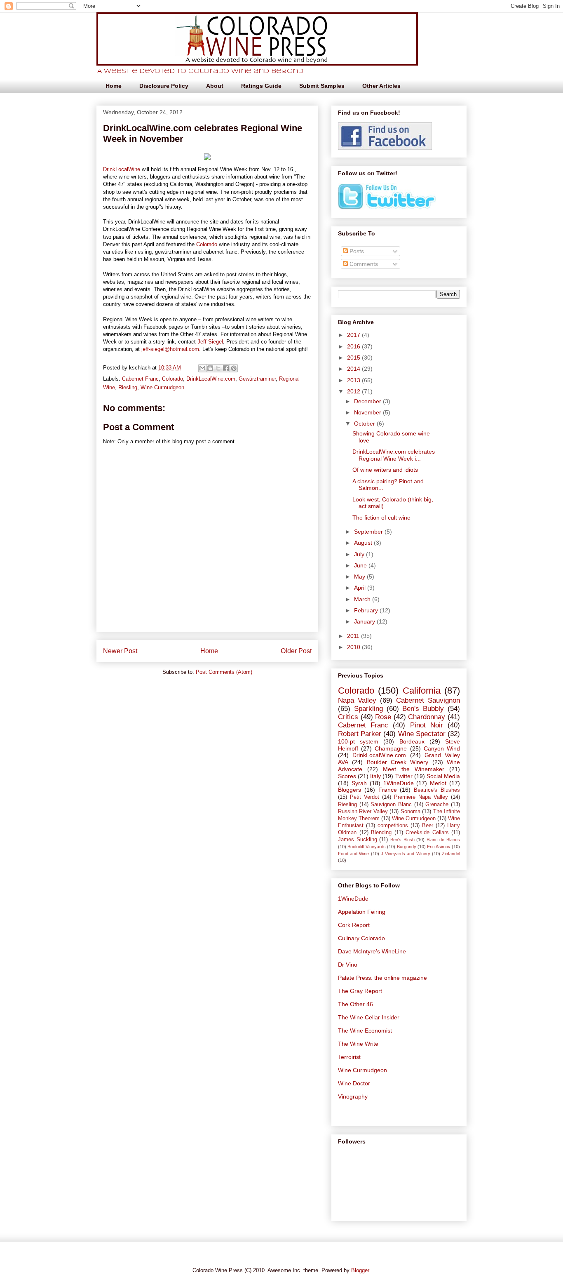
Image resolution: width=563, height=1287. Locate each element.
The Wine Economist (365, 1030)
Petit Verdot (364, 797)
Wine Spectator (422, 734)
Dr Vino (347, 964)
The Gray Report (360, 991)
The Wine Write (358, 1043)
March (363, 599)
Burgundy (406, 846)
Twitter (404, 776)
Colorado (206, 244)
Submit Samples (322, 85)
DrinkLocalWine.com (210, 379)
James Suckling (357, 839)
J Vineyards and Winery (405, 853)
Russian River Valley (363, 811)
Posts (356, 251)
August (364, 542)
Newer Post (120, 650)
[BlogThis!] (210, 368)
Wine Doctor (354, 1083)
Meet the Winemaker (413, 769)
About (214, 85)
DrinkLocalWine (121, 169)
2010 (354, 647)
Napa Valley (357, 700)
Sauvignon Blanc (391, 804)
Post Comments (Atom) (224, 672)
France (387, 789)
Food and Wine (353, 853)
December (368, 401)
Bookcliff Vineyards (366, 846)
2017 (354, 335)
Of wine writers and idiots (385, 469)
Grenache (436, 804)
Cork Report (354, 925)
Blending (381, 832)
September (369, 531)
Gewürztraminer (257, 379)
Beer (427, 825)
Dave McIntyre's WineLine (372, 951)
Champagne (391, 748)
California (422, 690)
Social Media (443, 776)
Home (114, 85)
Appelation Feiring (361, 911)
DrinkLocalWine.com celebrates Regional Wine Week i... (393, 455)
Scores (347, 776)
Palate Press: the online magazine (382, 977)
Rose (383, 717)
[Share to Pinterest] (234, 368)
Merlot (438, 783)
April (360, 587)
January (365, 621)
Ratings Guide (261, 85)
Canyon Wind (442, 748)
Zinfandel (451, 853)
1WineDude (398, 783)
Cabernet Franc (140, 379)
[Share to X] (218, 368)
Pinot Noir (426, 725)
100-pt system (358, 741)
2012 (354, 391)
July (360, 554)
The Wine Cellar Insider (368, 1017)
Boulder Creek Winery (398, 762)
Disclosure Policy (163, 85)
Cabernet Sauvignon (428, 700)
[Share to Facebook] (226, 368)
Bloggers (349, 789)
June (361, 565)
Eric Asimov (438, 846)
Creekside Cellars (427, 832)
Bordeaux (412, 741)
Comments (363, 264)
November (368, 412)
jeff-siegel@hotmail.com (170, 349)
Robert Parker (359, 734)
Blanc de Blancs (443, 839)
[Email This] (202, 368)
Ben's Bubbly (423, 709)
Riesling (127, 387)
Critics (348, 717)
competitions (393, 825)
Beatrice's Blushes (437, 790)
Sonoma (410, 811)
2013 (354, 380)
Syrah (359, 783)
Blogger (360, 1270)
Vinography (353, 1096)
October (365, 423)
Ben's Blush (402, 839)
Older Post (296, 650)
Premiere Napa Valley (421, 797)
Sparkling (368, 709)
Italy (375, 776)
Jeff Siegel (210, 342)
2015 (354, 357)
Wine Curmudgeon (162, 387)
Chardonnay (426, 717)
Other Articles (381, 85)
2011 (354, 636)
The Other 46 (355, 1004)
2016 (354, 346)
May (360, 576)
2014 (354, 368)
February (367, 610)
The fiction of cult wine (381, 517)
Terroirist (349, 1057)
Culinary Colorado (361, 938)
